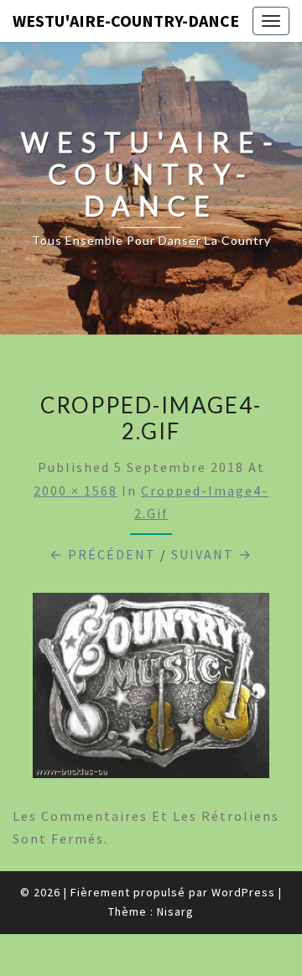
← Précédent (102, 554)
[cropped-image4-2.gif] (151, 691)
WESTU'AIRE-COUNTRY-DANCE (126, 20)
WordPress (243, 892)
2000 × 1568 (75, 490)
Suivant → (212, 554)
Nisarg (175, 911)
